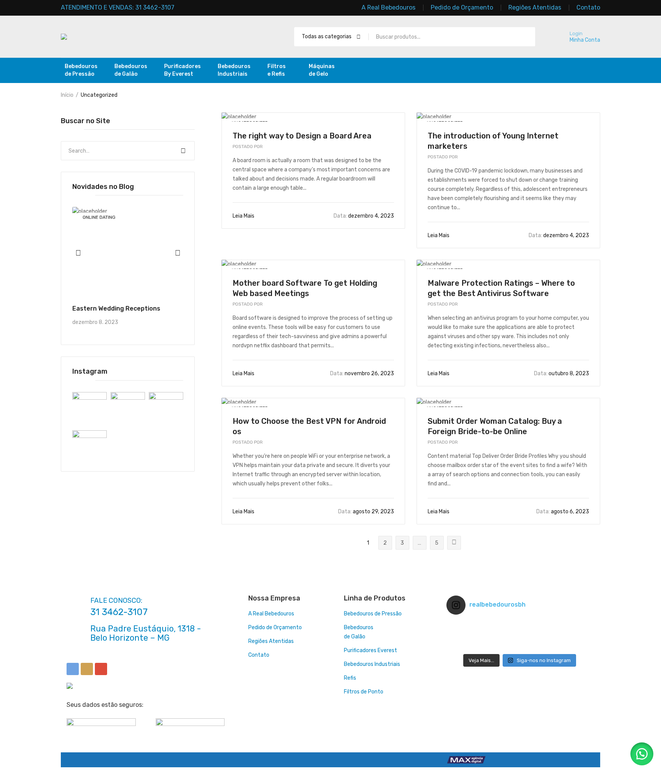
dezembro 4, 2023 (364, 216)
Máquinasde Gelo (322, 70)
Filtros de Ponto (363, 691)
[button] (641, 753)
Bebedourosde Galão (130, 70)
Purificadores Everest (370, 650)
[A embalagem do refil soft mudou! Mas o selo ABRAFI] (568, 645)
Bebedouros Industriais (372, 664)
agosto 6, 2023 (562, 511)
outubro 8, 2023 (561, 373)
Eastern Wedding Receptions (116, 308)
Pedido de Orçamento (275, 627)
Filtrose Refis (276, 70)
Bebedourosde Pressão (81, 70)
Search (183, 150)
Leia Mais (244, 216)
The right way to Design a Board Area (302, 135)
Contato (258, 655)
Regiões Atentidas (271, 641)
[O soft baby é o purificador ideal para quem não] (568, 625)
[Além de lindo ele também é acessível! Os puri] (519, 625)
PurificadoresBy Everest (182, 70)
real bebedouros (269, 146)
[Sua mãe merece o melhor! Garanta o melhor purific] (568, 635)
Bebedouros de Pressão (373, 613)
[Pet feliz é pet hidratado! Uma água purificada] (470, 645)
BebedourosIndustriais (234, 70)
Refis (350, 678)
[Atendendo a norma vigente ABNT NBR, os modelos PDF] (470, 635)
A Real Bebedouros (271, 613)
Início (67, 95)
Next (454, 543)
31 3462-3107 (119, 612)
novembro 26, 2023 (362, 373)
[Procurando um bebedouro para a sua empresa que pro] (519, 645)
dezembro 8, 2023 (95, 322)
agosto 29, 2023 (366, 511)
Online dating (99, 217)
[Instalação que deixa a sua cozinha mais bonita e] (519, 635)
